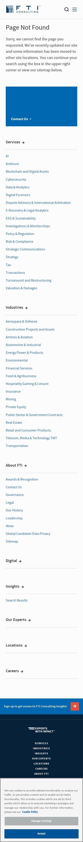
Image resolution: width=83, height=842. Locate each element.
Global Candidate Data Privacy (28, 534)
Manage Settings (41, 821)
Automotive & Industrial (23, 345)
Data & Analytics (17, 187)
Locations (14, 645)
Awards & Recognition (22, 479)
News (10, 526)
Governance (15, 495)
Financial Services (19, 368)
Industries (14, 307)
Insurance (13, 391)
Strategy (12, 257)
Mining (11, 399)
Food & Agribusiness (21, 376)
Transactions (15, 273)
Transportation (17, 446)
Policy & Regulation (20, 234)
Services (13, 142)
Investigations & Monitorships (28, 226)
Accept (41, 833)
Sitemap (12, 541)
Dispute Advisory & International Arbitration (38, 203)
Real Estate (14, 422)
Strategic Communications (25, 249)
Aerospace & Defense (21, 321)
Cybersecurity (16, 179)
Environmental (17, 360)
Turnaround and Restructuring (28, 280)
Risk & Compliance (19, 241)
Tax (8, 265)
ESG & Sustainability (21, 218)
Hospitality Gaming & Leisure (27, 384)
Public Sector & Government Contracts (34, 415)
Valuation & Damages (21, 288)
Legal (10, 502)
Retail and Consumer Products (28, 430)
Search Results (17, 600)
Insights (12, 586)
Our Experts (16, 620)
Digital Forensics (18, 195)
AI (7, 156)
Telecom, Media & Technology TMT (31, 438)
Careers (12, 671)
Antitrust (12, 164)
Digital (11, 561)
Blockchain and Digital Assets (27, 171)
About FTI (14, 465)
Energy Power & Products (24, 352)
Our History (14, 510)
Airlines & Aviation (19, 337)
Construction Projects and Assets (30, 329)
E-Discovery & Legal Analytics (27, 210)
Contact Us (14, 487)
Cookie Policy (30, 812)
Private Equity (16, 407)
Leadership (14, 518)
